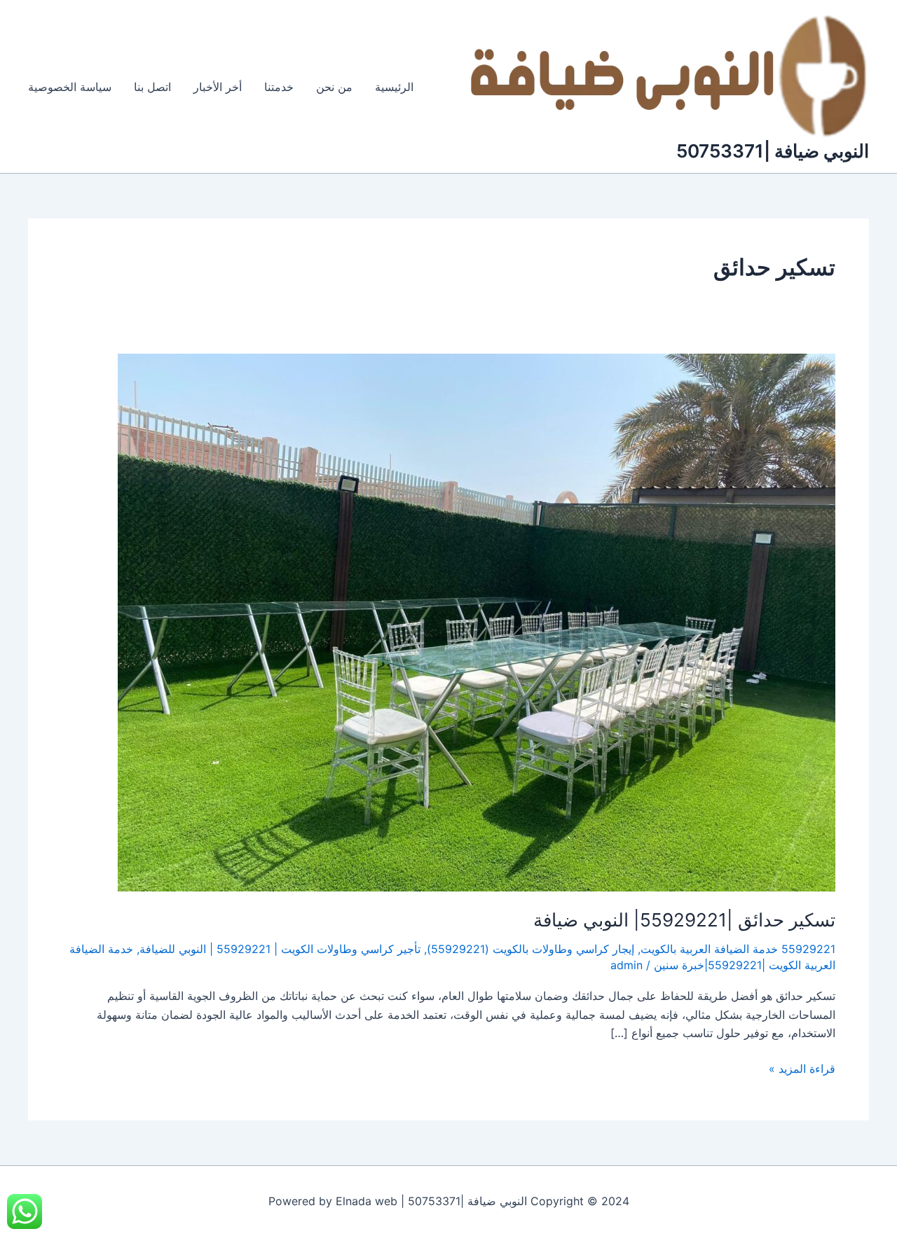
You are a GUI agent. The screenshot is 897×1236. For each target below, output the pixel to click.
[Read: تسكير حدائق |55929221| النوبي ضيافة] (476, 621)
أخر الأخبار (217, 87)
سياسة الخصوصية (69, 87)
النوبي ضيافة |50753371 (772, 151)
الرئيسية (394, 87)
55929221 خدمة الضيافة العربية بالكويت (738, 949)
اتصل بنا (152, 87)
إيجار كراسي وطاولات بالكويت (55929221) (530, 949)
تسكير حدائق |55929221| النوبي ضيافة (684, 920)
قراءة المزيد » (802, 1068)
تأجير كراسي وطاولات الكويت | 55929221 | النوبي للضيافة (279, 949)
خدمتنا (279, 87)
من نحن (334, 87)
